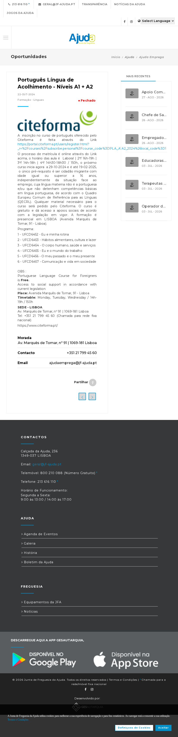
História (30, 553)
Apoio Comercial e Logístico (154, 92)
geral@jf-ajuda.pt (58, 4)
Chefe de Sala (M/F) (154, 115)
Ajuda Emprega (151, 57)
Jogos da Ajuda (20, 13)
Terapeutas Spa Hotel (154, 183)
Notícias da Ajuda (129, 4)
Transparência (94, 4)
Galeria (29, 543)
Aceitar (163, 727)
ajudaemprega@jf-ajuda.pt (73, 363)
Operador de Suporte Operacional (154, 206)
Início (115, 57)
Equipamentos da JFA (42, 602)
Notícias (30, 611)
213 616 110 (19, 4)
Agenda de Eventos (40, 534)
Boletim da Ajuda (38, 562)
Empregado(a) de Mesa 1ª (154, 138)
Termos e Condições (123, 679)
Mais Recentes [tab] (138, 76)
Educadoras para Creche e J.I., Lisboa (154, 160)
